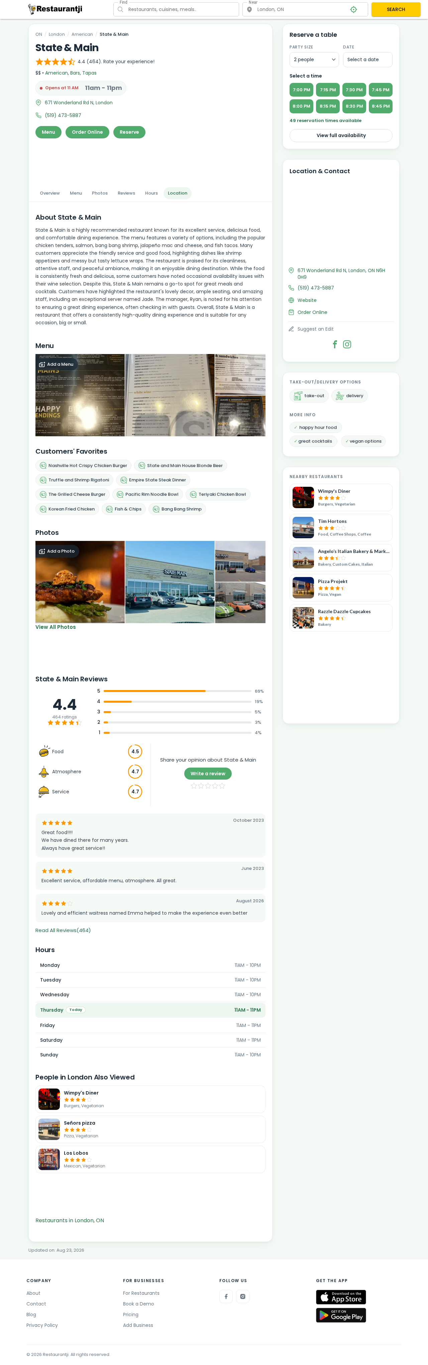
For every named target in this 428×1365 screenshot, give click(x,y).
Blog (31, 1314)
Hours (151, 193)
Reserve (129, 132)
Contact (36, 1303)
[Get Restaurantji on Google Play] (341, 1315)
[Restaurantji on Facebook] (226, 1296)
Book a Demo (138, 1303)
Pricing (130, 1314)
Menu (48, 132)
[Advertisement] (150, 161)
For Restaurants (141, 1293)
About (33, 1293)
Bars (75, 73)
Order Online (87, 132)
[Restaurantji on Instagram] (242, 1296)
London (57, 34)
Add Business (138, 1325)
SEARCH (396, 9)
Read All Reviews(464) (63, 930)
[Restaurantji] (55, 9)
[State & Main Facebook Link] (335, 344)
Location (177, 193)
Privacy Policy (42, 1325)
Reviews (126, 193)
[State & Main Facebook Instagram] (347, 344)
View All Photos (55, 627)
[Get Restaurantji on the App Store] (341, 1297)
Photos (100, 193)
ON (38, 34)
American (82, 34)
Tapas (89, 73)
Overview (50, 193)
